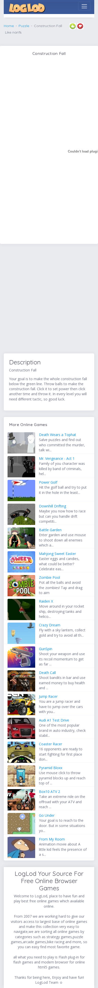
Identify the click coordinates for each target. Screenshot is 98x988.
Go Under (47, 815)
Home (9, 26)
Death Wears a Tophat (57, 434)
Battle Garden (50, 529)
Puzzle (24, 26)
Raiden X (46, 601)
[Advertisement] (49, 299)
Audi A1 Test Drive (54, 720)
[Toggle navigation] (84, 6)
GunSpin (45, 648)
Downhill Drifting (52, 506)
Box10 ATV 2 (49, 791)
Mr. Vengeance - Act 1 (57, 458)
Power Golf (48, 482)
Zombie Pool (49, 577)
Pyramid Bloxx (50, 767)
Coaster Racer (50, 744)
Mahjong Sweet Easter (57, 553)
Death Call (47, 672)
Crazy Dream (49, 625)
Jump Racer (48, 696)
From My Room (52, 839)
